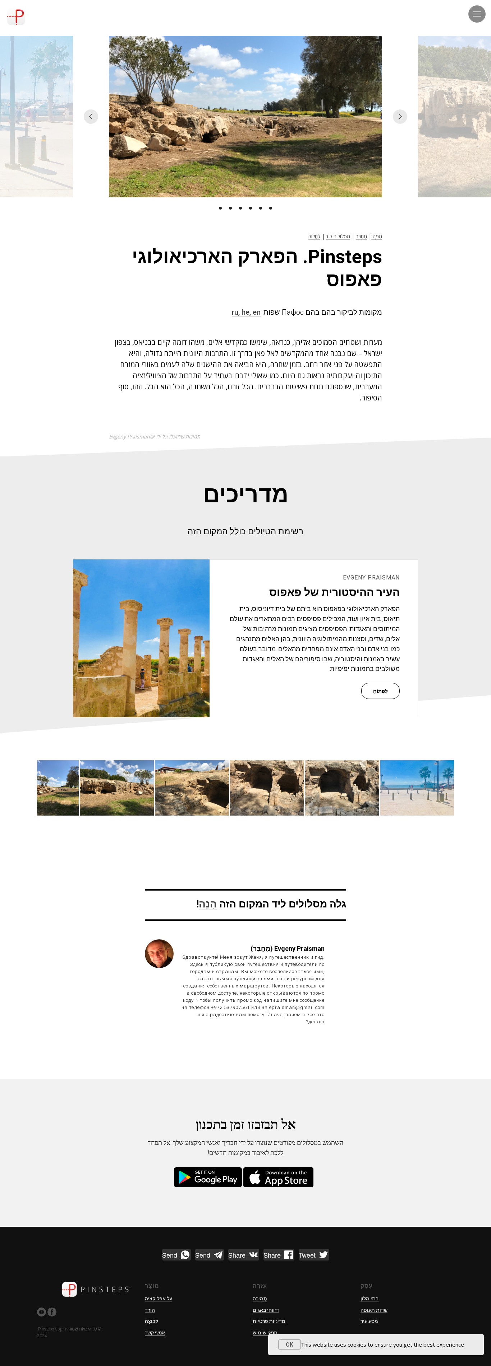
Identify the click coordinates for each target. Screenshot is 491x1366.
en (257, 312)
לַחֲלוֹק (314, 236)
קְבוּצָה (151, 1321)
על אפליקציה (158, 1298)
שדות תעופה (374, 1310)
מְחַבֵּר (361, 236)
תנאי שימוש (265, 1333)
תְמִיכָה (260, 1298)
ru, (237, 312)
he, (247, 312)
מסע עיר (369, 1321)
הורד (150, 1310)
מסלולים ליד (338, 236)
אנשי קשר (155, 1333)
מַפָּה (376, 236)
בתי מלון (369, 1298)
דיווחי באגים (266, 1310)
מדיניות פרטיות (269, 1321)
